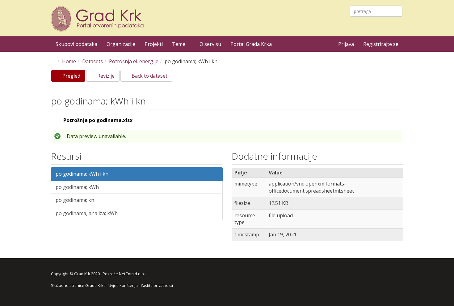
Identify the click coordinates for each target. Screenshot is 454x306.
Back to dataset (148, 75)
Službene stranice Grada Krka (78, 285)
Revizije (105, 75)
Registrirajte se (380, 44)
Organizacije (121, 44)
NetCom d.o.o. (132, 273)
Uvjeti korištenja (123, 285)
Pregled (73, 77)
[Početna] (98, 19)
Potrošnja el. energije (133, 61)
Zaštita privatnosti (157, 285)
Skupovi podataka (76, 44)
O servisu (210, 44)
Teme (179, 44)
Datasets (92, 61)
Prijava (346, 44)
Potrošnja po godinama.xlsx (97, 120)
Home (69, 61)
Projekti (154, 44)
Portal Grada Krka (251, 44)
